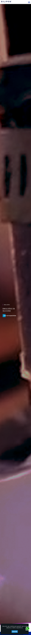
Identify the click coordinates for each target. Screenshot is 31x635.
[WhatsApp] (28, 628)
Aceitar (14, 631)
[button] (29, 2)
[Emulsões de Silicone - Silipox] (6, 2)
